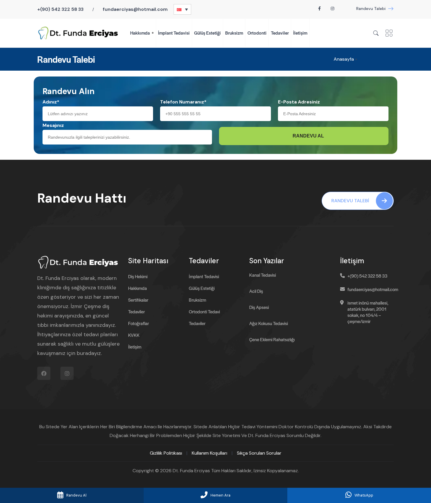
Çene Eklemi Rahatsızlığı (272, 339)
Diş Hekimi (137, 276)
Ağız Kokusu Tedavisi (268, 323)
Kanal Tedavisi (262, 275)
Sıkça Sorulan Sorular (259, 453)
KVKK (134, 335)
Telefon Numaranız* (183, 102)
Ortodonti (257, 33)
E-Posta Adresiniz (299, 102)
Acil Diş (256, 291)
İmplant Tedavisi (174, 33)
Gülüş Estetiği (207, 33)
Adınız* (51, 102)
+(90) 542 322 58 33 (60, 9)
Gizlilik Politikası (166, 453)
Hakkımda (140, 33)
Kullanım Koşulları (209, 453)
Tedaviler (280, 33)
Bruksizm (234, 33)
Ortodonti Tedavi (204, 311)
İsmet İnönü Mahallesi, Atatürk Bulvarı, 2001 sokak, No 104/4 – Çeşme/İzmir (367, 312)
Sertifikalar (138, 300)
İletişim (300, 33)
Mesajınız (53, 125)
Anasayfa (344, 59)
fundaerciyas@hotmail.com (135, 9)
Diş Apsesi (259, 307)
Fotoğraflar (138, 323)
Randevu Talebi (371, 8)
